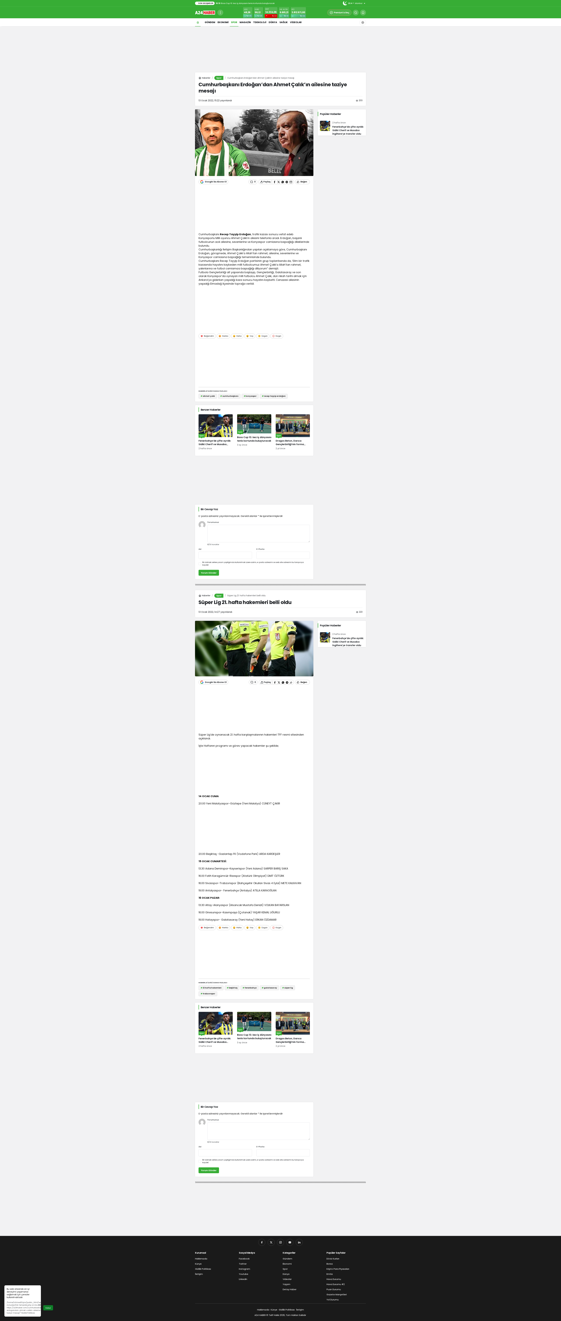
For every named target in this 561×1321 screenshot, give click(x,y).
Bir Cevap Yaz (209, 509)
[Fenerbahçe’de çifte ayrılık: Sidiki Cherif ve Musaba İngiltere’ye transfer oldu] (216, 432)
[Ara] (356, 12)
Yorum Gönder (209, 572)
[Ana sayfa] (197, 22)
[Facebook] (261, 1242)
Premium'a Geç (341, 12)
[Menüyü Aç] (220, 12)
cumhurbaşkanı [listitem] (229, 396)
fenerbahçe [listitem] (250, 987)
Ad (200, 549)
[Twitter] (271, 1242)
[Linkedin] (299, 1242)
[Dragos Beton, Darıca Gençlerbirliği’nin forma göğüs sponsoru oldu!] (293, 432)
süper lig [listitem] (287, 987)
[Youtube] (289, 1242)
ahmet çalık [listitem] (208, 396)
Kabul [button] (48, 1308)
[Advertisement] (280, 49)
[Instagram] (280, 1242)
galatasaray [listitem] (269, 987)
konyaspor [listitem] (250, 396)
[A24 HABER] (205, 12)
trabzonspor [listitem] (208, 993)
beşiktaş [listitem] (232, 987)
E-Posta (260, 549)
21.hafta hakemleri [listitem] (211, 987)
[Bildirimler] (363, 12)
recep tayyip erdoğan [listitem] (274, 396)
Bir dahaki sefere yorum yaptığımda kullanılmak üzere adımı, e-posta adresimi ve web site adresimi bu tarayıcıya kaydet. (253, 563)
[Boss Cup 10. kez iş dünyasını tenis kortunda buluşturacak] (254, 432)
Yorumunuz (213, 522)
